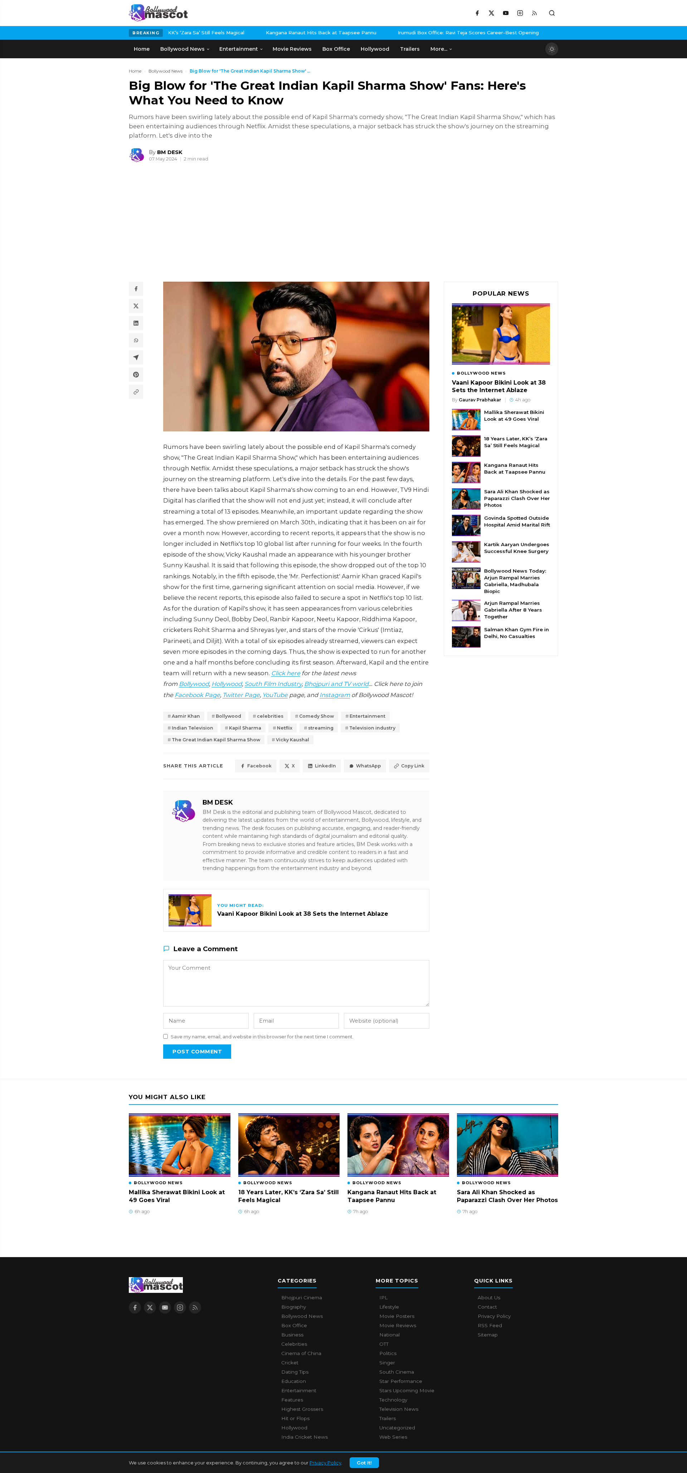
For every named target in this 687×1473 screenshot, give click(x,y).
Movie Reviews (397, 1325)
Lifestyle (389, 1307)
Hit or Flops (295, 1418)
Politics (387, 1353)
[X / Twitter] (491, 13)
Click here (285, 673)
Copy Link (412, 765)
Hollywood (226, 683)
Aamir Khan (186, 716)
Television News (398, 1409)
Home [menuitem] (142, 49)
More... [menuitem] (438, 49)
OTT (384, 1344)
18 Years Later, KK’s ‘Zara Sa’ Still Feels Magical (515, 442)
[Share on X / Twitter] (136, 306)
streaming (320, 728)
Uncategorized (397, 1427)
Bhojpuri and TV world (336, 683)
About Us (489, 1297)
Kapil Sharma (245, 728)
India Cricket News (304, 1437)
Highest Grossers (302, 1409)
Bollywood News (165, 71)
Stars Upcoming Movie (406, 1390)
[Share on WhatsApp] (136, 340)
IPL (383, 1297)
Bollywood (194, 683)
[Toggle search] (551, 12)
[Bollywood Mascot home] (158, 12)
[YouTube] (506, 13)
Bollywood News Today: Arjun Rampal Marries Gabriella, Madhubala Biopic (515, 581)
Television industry (372, 728)
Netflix (284, 728)
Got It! (364, 1462)
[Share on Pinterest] (136, 374)
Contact (487, 1307)
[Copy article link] (136, 392)
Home (135, 71)
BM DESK (218, 802)
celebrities (270, 716)
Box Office (294, 1325)
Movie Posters (396, 1316)
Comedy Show (316, 716)
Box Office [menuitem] (336, 49)
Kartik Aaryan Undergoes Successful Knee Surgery (516, 548)
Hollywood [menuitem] (375, 49)
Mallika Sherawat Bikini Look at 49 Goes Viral (514, 415)
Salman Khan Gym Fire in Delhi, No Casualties (516, 633)
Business (292, 1335)
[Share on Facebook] (136, 289)
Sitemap (488, 1335)
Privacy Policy (325, 1462)
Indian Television (192, 728)
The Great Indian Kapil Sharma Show (216, 739)
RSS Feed (490, 1325)
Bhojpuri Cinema (301, 1297)
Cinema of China (301, 1353)
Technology (393, 1400)
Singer (387, 1362)
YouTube (275, 694)
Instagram (335, 694)
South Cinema (396, 1372)
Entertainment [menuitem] (238, 49)
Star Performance (400, 1381)
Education (293, 1381)
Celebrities (294, 1344)
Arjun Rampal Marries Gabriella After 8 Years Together (513, 609)
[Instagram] (520, 13)
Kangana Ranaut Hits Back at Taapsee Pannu (281, 32)
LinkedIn (325, 765)
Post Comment (197, 1051)
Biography (293, 1307)
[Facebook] (477, 13)
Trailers (387, 1418)
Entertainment (367, 716)
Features (292, 1400)
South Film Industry (273, 683)
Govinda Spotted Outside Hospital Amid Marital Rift (517, 521)
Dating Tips (294, 1372)
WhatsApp (368, 765)
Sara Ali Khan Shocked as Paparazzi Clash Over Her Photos (517, 498)
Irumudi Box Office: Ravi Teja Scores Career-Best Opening (428, 32)
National (389, 1335)
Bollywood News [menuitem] (182, 49)
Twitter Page (241, 694)
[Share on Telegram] (136, 357)
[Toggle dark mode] (551, 49)
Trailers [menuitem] (410, 49)
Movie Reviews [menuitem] (292, 49)
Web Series (393, 1437)
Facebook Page (197, 694)
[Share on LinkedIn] (136, 323)
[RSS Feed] (534, 13)
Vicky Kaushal (292, 739)
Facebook (259, 765)
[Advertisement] (182, 225)
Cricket (289, 1362)
